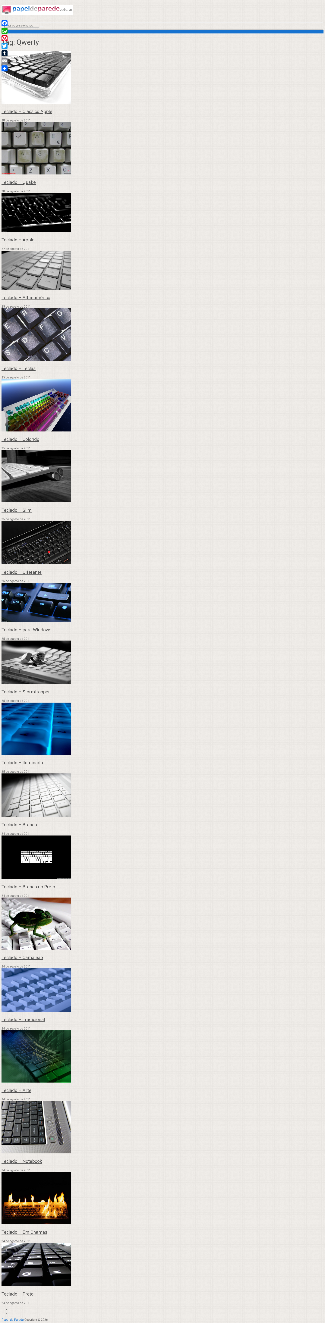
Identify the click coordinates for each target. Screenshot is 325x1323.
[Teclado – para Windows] (162, 603)
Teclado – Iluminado (22, 762)
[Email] (4, 61)
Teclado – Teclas (19, 368)
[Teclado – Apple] (162, 213)
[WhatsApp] (4, 31)
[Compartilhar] (4, 68)
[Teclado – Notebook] (162, 1127)
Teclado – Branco (19, 824)
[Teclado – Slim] (162, 476)
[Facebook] (4, 23)
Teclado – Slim (17, 510)
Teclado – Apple (18, 240)
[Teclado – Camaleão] (162, 924)
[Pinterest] (4, 38)
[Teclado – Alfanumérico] (162, 270)
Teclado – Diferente (22, 572)
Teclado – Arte (16, 1090)
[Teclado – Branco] (162, 795)
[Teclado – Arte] (162, 1056)
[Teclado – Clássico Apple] (162, 77)
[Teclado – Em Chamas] (162, 1198)
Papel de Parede (13, 1319)
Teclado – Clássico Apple (27, 111)
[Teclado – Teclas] (162, 334)
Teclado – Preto (17, 1294)
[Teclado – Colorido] (162, 405)
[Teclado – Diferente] (162, 543)
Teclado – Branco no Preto (28, 886)
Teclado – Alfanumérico (26, 297)
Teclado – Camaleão (22, 957)
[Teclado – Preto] (162, 1265)
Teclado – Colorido (20, 439)
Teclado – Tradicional (23, 1019)
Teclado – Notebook (22, 1161)
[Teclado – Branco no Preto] (162, 857)
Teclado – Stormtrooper (26, 691)
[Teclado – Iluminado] (162, 729)
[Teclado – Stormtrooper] (162, 663)
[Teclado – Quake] (162, 148)
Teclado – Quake (19, 182)
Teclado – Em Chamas (24, 1232)
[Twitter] (4, 46)
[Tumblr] (4, 53)
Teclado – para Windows (26, 629)
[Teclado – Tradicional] (162, 990)
